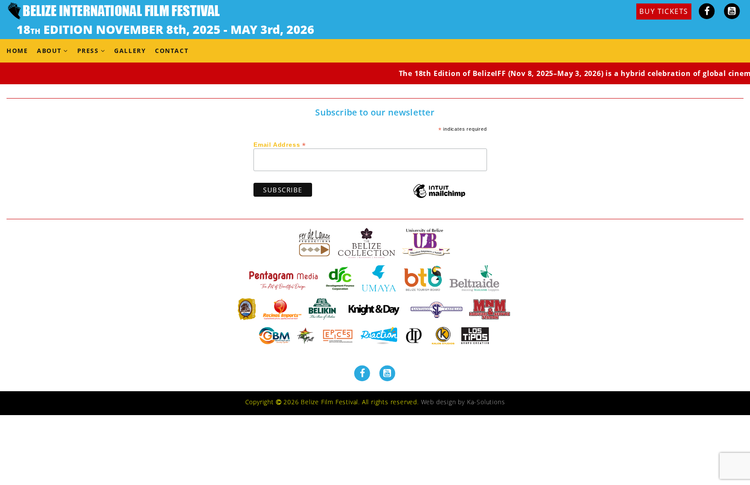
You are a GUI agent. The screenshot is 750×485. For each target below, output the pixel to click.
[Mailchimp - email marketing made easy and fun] (439, 197)
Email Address (279, 144)
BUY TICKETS (663, 11)
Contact (171, 50)
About (49, 50)
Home (17, 50)
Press (88, 50)
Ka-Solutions (486, 402)
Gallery (130, 50)
